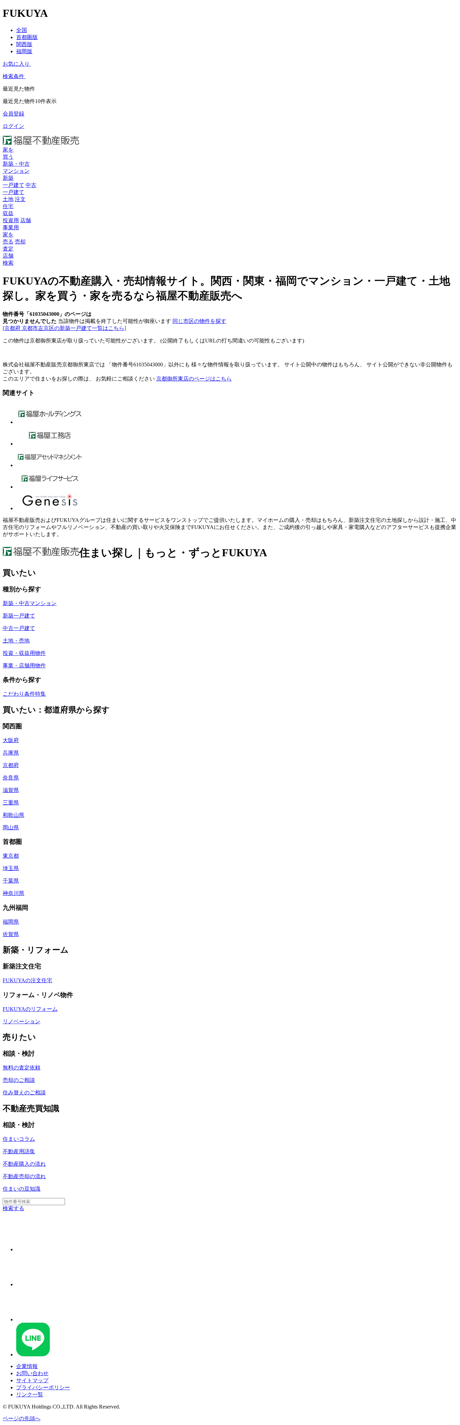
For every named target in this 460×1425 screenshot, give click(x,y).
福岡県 (11, 922)
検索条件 (13, 76)
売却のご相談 (19, 1080)
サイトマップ (32, 1380)
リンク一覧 (29, 1394)
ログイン (13, 126)
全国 (21, 30)
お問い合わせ (32, 1373)
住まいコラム (19, 1139)
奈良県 (11, 778)
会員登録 (13, 114)
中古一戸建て (19, 628)
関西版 (24, 44)
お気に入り (16, 64)
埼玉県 (11, 868)
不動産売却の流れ (24, 1176)
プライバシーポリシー (43, 1387)
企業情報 (27, 1366)
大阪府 (11, 740)
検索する (13, 1208)
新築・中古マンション (30, 603)
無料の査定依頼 (21, 1067)
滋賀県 (11, 790)
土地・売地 (16, 640)
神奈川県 (13, 893)
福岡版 (24, 51)
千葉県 (11, 881)
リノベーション (21, 1021)
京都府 (11, 765)
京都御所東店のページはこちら (194, 379)
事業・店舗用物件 (24, 665)
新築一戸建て (19, 616)
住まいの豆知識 (21, 1189)
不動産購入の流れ (24, 1164)
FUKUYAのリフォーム (30, 1009)
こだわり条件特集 (24, 694)
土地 (8, 199)
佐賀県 (11, 934)
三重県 (11, 802)
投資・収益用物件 (24, 653)
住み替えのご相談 (24, 1092)
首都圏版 (27, 37)
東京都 (11, 856)
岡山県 (11, 827)
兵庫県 (11, 753)
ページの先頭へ (21, 1418)
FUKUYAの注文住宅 (27, 980)
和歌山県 (13, 815)
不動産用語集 (19, 1151)
